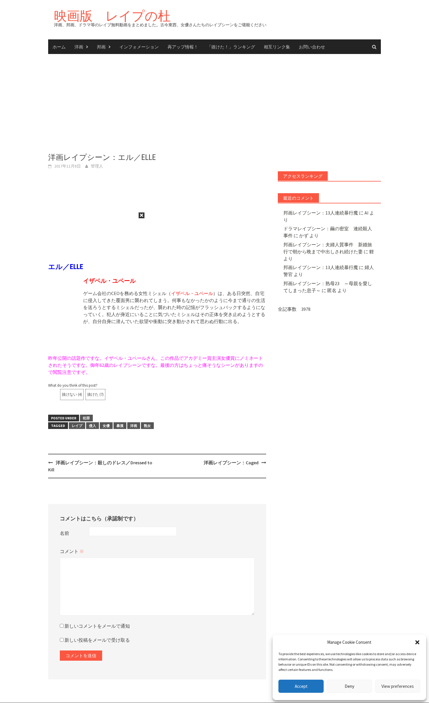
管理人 (97, 166)
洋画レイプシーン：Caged (231, 462)
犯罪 (86, 418)
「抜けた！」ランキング (231, 47)
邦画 (101, 47)
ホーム (59, 47)
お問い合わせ (312, 47)
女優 (106, 425)
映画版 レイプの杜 (112, 16)
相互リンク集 (277, 47)
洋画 (78, 47)
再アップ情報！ (183, 47)
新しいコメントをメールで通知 (97, 626)
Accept (301, 686)
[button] (417, 642)
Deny (349, 686)
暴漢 (119, 425)
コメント (72, 551)
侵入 (92, 425)
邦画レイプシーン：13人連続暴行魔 (320, 213)
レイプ (77, 425)
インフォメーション (139, 47)
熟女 (147, 425)
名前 (64, 533)
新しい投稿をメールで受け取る (97, 640)
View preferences (397, 686)
